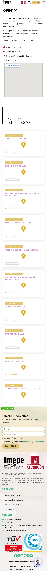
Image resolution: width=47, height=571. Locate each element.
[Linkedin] (21, 555)
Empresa (18, 438)
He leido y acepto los (24, 442)
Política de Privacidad (29, 566)
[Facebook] (25, 555)
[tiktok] (28, 555)
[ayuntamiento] (35, 462)
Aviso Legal (14, 566)
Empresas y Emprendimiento (14, 500)
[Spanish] (25, 2)
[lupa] (29, 2)
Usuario (7, 438)
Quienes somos (9, 509)
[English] (22, 2)
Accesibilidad (32, 569)
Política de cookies (17, 569)
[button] (44, 2)
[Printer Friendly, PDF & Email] (7, 409)
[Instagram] (15, 555)
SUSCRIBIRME (10, 446)
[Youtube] (31, 555)
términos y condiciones (33, 442)
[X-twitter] (18, 555)
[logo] (13, 462)
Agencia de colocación (12, 504)
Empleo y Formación (11, 495)
